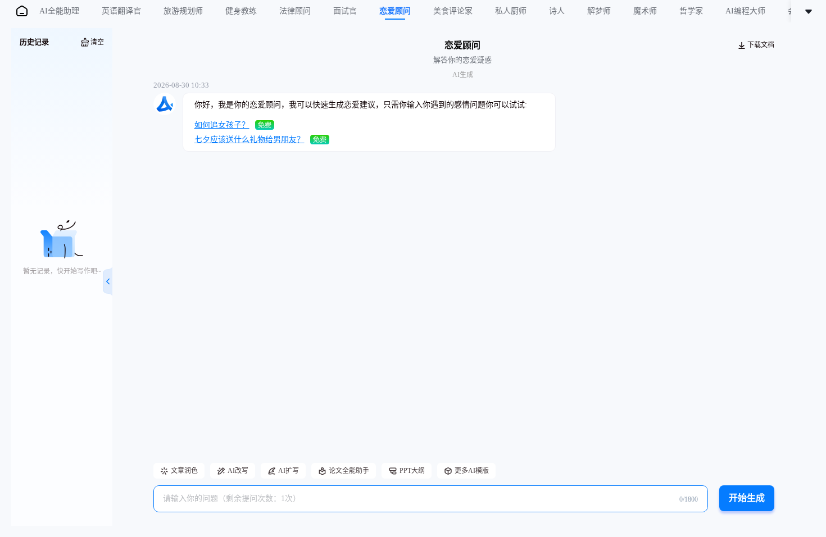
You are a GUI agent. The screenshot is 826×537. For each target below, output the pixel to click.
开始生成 (747, 498)
